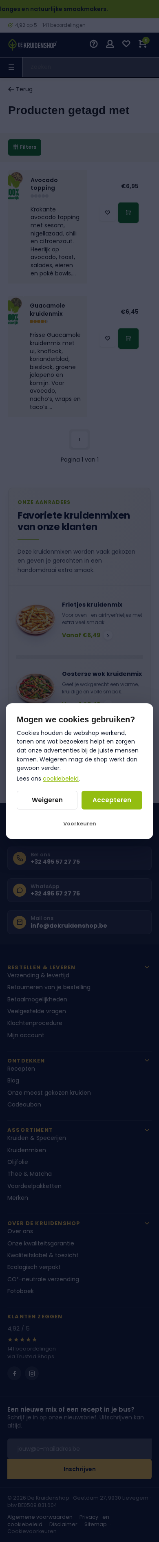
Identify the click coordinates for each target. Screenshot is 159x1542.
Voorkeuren (79, 823)
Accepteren (112, 800)
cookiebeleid (61, 778)
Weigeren (47, 800)
